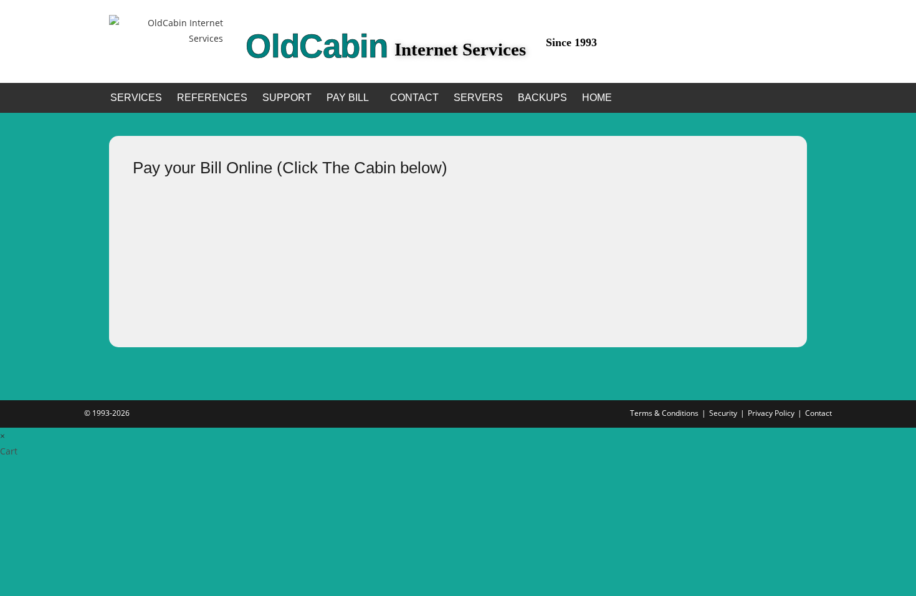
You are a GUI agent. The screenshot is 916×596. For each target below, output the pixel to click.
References (212, 97)
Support (287, 97)
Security (723, 413)
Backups (542, 97)
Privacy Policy (771, 413)
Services (136, 97)
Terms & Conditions (664, 413)
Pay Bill (348, 97)
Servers (478, 97)
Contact (414, 97)
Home (597, 97)
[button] (351, 98)
